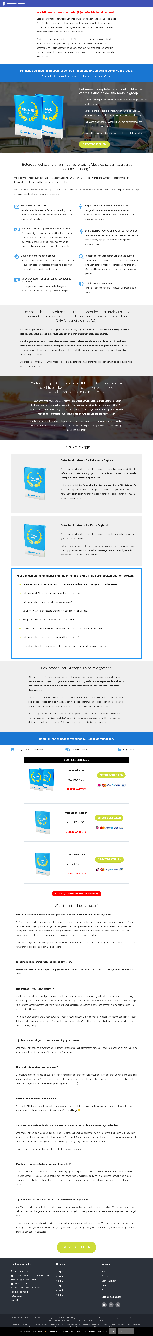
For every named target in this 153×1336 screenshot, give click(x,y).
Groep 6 (59, 1285)
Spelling (105, 1276)
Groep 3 (59, 1271)
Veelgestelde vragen (19, 1292)
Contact (14, 1300)
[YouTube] (104, 1304)
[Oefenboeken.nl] (14, 3)
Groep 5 (59, 1281)
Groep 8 (59, 1295)
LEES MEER (125, 1331)
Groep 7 (59, 1290)
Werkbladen (107, 1290)
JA (112, 1331)
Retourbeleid (16, 1296)
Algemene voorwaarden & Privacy (25, 1288)
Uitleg (104, 1285)
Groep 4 (59, 1276)
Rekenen (105, 1271)
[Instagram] (117, 1304)
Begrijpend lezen (109, 1281)
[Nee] (150, 1331)
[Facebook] (111, 1304)
